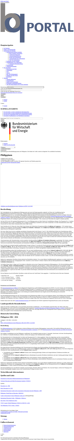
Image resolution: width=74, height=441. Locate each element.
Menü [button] (2, 95)
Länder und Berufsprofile (9, 144)
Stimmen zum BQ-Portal (12, 75)
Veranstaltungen (10, 80)
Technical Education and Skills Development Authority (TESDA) (50, 308)
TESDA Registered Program (22, 300)
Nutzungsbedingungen (8, 426)
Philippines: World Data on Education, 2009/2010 (12, 393)
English (5, 101)
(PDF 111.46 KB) (18, 322)
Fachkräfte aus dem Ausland (12, 61)
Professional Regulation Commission (29, 329)
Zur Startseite (6, 48)
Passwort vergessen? (17, 92)
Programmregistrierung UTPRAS (10, 288)
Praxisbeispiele (9, 65)
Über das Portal (7, 67)
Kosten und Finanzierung (15, 57)
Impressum (5, 431)
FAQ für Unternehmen (14, 60)
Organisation (9, 70)
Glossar (8, 73)
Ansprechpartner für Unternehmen (17, 58)
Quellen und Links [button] (7, 375)
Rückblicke (9, 76)
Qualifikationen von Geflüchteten (14, 62)
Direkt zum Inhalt (5, 1)
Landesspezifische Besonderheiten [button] (13, 304)
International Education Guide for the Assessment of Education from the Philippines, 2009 (21, 390)
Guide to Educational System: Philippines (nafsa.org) (13, 395)
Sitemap (5, 419)
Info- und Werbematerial (11, 74)
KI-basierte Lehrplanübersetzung (13, 83)
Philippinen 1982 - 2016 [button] (9, 317)
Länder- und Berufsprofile (9, 49)
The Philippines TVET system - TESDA (10, 405)
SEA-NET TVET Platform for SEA (9, 400)
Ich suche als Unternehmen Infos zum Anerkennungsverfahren (17, 114)
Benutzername (4, 87)
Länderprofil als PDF (5, 162)
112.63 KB (25, 206)
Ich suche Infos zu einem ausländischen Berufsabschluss (16, 111)
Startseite (5, 143)
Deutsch (5, 99)
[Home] (37, 42)
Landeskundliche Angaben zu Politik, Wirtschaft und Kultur (14, 411)
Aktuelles (5, 78)
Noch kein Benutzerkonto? (7, 92)
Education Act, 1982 (5, 386)
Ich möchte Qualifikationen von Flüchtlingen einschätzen (16, 115)
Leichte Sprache (7, 429)
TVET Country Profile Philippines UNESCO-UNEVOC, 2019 (15, 403)
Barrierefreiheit (6, 430)
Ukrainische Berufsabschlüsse (16, 63)
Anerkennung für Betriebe (9, 50)
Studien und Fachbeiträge (12, 82)
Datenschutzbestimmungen (9, 425)
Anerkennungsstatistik (11, 66)
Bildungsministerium (7, 328)
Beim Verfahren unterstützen (15, 53)
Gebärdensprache (7, 427)
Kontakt (5, 105)
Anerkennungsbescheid (14, 54)
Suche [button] (2, 121)
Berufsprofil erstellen (15, 162)
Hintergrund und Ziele (11, 69)
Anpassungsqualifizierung (15, 56)
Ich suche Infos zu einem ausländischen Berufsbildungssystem (17, 113)
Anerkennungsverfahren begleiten (14, 52)
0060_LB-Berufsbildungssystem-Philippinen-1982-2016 (13, 322)
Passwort (3, 90)
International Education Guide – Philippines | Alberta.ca (13, 398)
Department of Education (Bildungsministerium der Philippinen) (15, 378)
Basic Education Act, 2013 (7, 388)
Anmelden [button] (3, 97)
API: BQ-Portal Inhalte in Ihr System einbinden (17, 84)
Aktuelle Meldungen (11, 79)
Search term (3, 118)
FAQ (7, 71)
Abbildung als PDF (22, 206)
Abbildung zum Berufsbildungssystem (9, 206)
